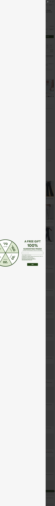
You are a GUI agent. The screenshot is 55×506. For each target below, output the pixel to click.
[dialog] (27, 253)
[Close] (47, 1)
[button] (5, 253)
